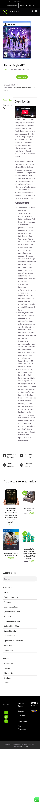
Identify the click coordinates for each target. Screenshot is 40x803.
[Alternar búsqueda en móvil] (32, 11)
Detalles (11, 497)
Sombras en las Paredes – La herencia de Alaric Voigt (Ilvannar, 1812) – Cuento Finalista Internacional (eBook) (10, 515)
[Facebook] (6, 712)
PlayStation (17, 87)
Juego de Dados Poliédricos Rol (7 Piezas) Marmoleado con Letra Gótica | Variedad (29, 553)
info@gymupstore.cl (26, 1)
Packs (6, 592)
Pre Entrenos (8, 616)
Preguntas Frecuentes (20, 727)
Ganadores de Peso (11, 607)
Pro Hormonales (10, 636)
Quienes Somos (20, 704)
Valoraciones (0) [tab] (7, 106)
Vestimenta (8, 645)
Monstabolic (8, 663)
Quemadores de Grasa (12, 611)
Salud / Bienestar (10, 631)
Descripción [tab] (7, 100)
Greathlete (7, 678)
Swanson (7, 683)
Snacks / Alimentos (11, 597)
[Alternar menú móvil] (36, 11)
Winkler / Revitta (10, 673)
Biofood (7, 668)
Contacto (20, 711)
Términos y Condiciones (20, 718)
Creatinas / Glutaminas (12, 621)
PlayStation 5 (26, 87)
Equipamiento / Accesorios (14, 640)
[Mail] (6, 721)
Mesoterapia (8, 650)
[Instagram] (6, 717)
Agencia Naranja (23, 746)
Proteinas (7, 602)
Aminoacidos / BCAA (11, 626)
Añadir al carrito (22, 77)
